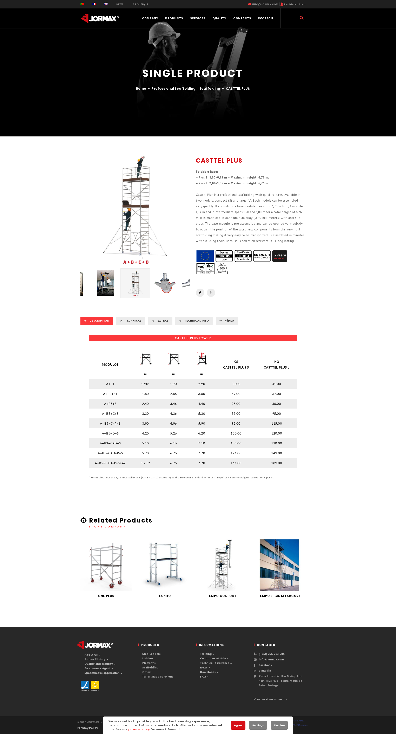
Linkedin (265, 670)
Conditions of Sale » (214, 658)
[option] (135, 209)
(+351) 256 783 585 (272, 654)
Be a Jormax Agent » (99, 668)
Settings (258, 725)
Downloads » (209, 672)
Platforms (149, 663)
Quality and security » (100, 664)
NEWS (119, 4)
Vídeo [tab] (229, 320)
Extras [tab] (163, 320)
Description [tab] (99, 320)
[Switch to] (82, 4)
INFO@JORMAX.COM (265, 4)
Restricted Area (294, 4)
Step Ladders (151, 654)
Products (174, 18)
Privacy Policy (87, 728)
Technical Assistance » (216, 663)
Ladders (147, 658)
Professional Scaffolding (174, 88)
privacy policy (139, 729)
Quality (219, 18)
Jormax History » (96, 659)
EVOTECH (265, 18)
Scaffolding (209, 88)
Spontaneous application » (103, 673)
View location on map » (270, 699)
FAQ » (204, 676)
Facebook (265, 665)
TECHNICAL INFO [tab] (196, 320)
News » (205, 667)
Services (197, 18)
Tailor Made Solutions (157, 676)
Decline (279, 725)
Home (141, 88)
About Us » (92, 655)
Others (146, 672)
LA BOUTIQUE (140, 4)
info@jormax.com (271, 659)
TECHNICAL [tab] (133, 320)
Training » (207, 654)
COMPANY (150, 18)
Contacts (242, 18)
